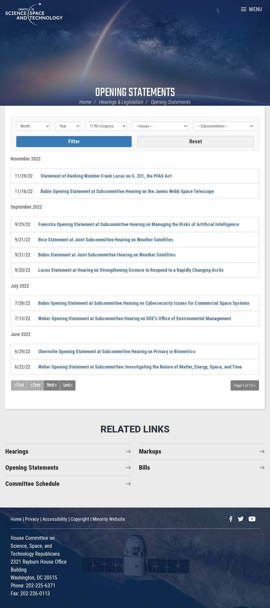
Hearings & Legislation (121, 102)
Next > (52, 385)
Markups (150, 451)
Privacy (32, 519)
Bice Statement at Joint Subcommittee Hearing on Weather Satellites (105, 239)
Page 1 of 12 (244, 385)
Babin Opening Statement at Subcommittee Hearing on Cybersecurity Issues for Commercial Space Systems (143, 303)
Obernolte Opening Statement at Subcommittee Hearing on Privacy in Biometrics (116, 351)
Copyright (80, 519)
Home (85, 102)
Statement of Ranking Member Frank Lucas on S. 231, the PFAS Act (106, 176)
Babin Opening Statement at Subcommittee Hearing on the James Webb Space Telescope (127, 191)
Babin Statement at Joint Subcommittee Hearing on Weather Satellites (107, 254)
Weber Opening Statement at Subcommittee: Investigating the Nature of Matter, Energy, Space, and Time (140, 367)
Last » (67, 385)
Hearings (16, 451)
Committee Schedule (32, 483)
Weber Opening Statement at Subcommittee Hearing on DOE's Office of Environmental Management (134, 318)
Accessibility (54, 519)
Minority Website (109, 519)
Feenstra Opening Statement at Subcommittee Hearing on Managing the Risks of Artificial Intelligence (138, 224)
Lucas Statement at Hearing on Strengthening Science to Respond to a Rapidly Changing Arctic (131, 270)
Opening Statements (135, 93)
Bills (144, 467)
